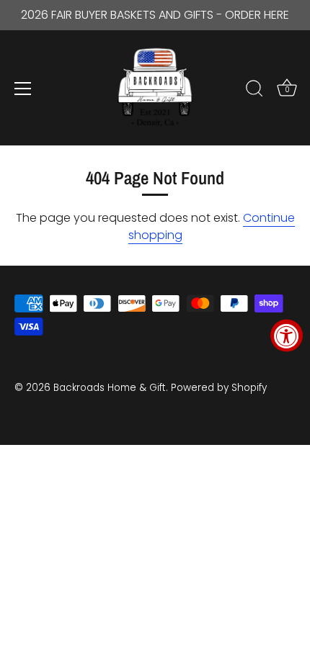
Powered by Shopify (219, 388)
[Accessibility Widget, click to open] (286, 336)
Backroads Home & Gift (109, 388)
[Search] (254, 91)
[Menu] (23, 88)
